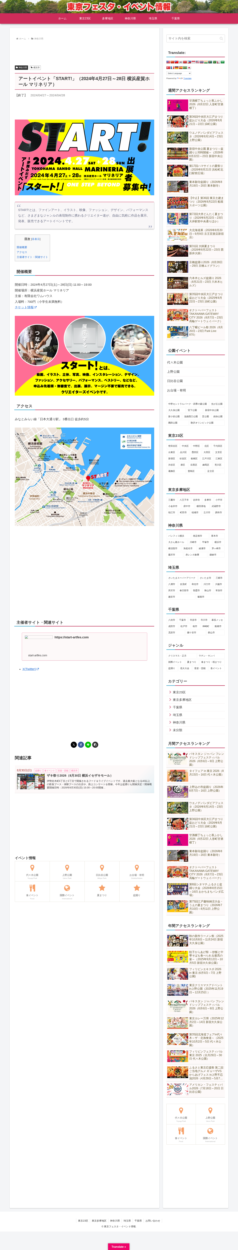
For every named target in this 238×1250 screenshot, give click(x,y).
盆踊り (171, 668)
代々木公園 (175, 362)
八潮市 (171, 584)
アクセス (22, 252)
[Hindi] (206, 62)
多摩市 (207, 500)
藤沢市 (171, 554)
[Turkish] (168, 67)
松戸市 (184, 626)
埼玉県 (127, 1220)
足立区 (210, 471)
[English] (168, 62)
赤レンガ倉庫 (192, 554)
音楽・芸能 (200, 668)
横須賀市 (172, 548)
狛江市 (171, 512)
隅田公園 (172, 422)
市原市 (193, 620)
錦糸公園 (217, 416)
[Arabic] (223, 62)
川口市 (207, 584)
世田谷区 (172, 446)
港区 (183, 464)
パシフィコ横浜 (176, 536)
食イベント (216, 668)
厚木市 (214, 536)
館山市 (211, 632)
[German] (177, 67)
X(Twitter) (29, 669)
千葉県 (138, 1220)
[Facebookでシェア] (81, 745)
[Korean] (181, 62)
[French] (172, 67)
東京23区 (83, 1220)
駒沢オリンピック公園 (202, 422)
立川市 (207, 512)
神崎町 (205, 626)
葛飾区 (171, 471)
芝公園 (205, 416)
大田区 (207, 452)
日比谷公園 (175, 381)
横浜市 (36, 67)
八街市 (171, 620)
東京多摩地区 (99, 1220)
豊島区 (191, 471)
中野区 (196, 446)
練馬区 (205, 464)
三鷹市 (171, 500)
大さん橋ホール (176, 542)
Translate (187, 78)
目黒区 (193, 464)
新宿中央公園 (212, 410)
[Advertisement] (84, 51)
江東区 (219, 458)
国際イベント (175, 662)
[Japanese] (189, 67)
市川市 (204, 620)
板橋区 (194, 458)
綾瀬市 (202, 548)
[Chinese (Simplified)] (172, 62)
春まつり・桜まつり (211, 662)
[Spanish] (181, 67)
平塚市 (205, 542)
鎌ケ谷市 (191, 632)
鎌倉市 (213, 554)
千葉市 (182, 620)
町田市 (183, 512)
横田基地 (201, 506)
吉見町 (183, 584)
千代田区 (217, 446)
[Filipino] (189, 62)
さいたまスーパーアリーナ (181, 578)
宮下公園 (192, 410)
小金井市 (172, 506)
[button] (95, 745)
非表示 (36, 239)
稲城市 (195, 512)
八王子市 (184, 500)
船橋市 (218, 626)
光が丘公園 (216, 404)
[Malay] (197, 62)
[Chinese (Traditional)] (177, 62)
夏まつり (191, 662)
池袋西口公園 (191, 416)
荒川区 (218, 464)
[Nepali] (218, 62)
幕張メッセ (217, 620)
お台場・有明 (176, 390)
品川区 (183, 452)
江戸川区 (206, 458)
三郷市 (219, 578)
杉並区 (183, 458)
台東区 (171, 452)
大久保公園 (174, 410)
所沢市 (171, 590)
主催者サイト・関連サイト (32, 256)
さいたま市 (205, 578)
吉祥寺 (196, 500)
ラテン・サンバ (207, 655)
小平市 (219, 500)
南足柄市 (197, 536)
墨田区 (195, 452)
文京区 (218, 452)
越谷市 (171, 596)
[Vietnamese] (185, 62)
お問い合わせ (152, 1220)
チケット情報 (24, 307)
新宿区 (171, 458)
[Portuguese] (185, 67)
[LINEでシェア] (88, 745)
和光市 (195, 584)
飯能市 (201, 596)
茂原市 (171, 632)
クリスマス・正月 (177, 655)
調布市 (218, 512)
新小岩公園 (174, 416)
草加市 (219, 590)
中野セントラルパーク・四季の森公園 (187, 404)
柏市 (195, 626)
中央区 (185, 446)
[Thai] (202, 62)
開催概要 (22, 247)
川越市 (218, 584)
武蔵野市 (216, 506)
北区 (206, 446)
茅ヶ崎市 (216, 548)
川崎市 (193, 542)
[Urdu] (214, 62)
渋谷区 (171, 464)
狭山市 (207, 590)
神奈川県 (23, 67)
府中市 (186, 506)
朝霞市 (196, 590)
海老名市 (188, 548)
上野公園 (173, 371)
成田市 (171, 626)
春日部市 (184, 590)
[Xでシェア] (74, 745)
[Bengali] (210, 62)
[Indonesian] (193, 62)
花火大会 (184, 668)
